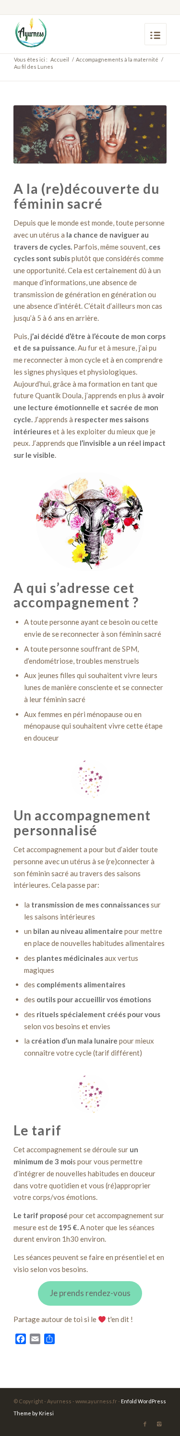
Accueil (59, 59)
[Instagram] (159, 1424)
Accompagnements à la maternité (117, 59)
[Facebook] (145, 1424)
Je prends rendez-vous (90, 1293)
